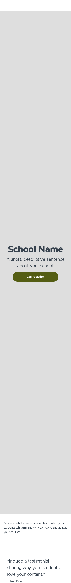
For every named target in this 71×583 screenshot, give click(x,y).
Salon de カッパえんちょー (32, 5)
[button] (65, 5)
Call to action (36, 276)
